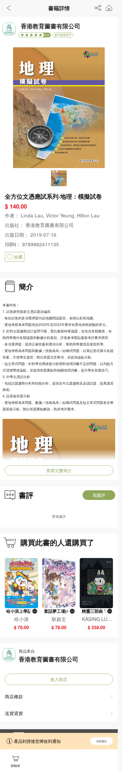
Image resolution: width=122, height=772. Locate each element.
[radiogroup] (31, 35)
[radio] (23, 35)
